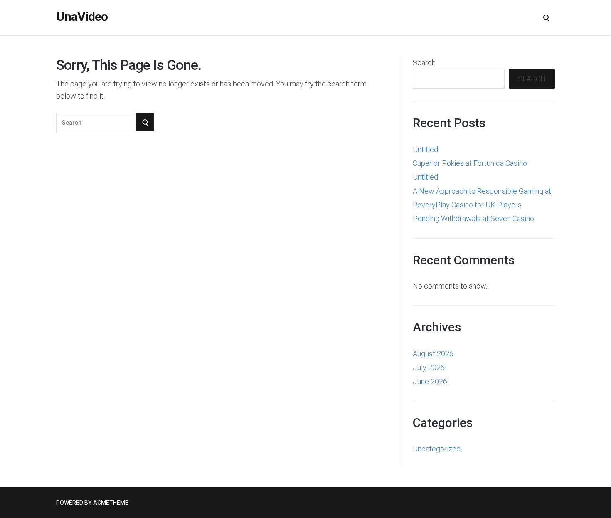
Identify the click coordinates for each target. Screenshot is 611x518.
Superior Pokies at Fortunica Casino (470, 163)
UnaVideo (82, 16)
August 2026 (433, 353)
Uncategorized (437, 448)
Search (424, 62)
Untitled (425, 149)
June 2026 (430, 381)
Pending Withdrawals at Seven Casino (473, 218)
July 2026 (429, 367)
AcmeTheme (110, 502)
